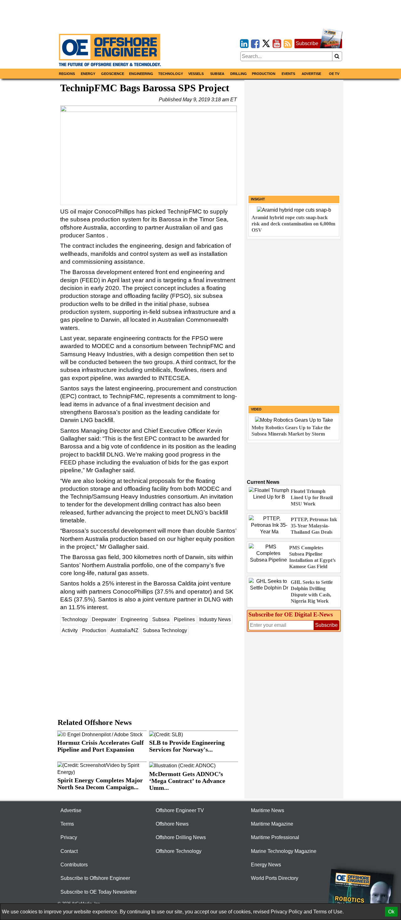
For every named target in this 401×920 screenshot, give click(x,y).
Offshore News (172, 824)
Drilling (238, 74)
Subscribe (307, 43)
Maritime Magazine (272, 824)
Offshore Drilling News (181, 837)
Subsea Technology (165, 630)
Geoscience (112, 74)
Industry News (215, 619)
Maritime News (267, 810)
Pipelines (184, 619)
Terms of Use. (328, 911)
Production (263, 74)
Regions (67, 74)
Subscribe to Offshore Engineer (95, 878)
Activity (70, 630)
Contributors (74, 864)
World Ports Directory (274, 878)
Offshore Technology (178, 851)
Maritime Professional (275, 837)
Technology (170, 74)
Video (256, 409)
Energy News (266, 864)
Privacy (68, 837)
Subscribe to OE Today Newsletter (98, 892)
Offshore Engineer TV (180, 810)
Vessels (196, 74)
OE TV (334, 74)
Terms (67, 824)
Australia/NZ (124, 630)
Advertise (311, 74)
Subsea (217, 74)
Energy (88, 74)
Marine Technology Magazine (283, 851)
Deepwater (104, 619)
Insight (258, 199)
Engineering (141, 74)
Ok (391, 911)
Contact (69, 851)
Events (288, 74)
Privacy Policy (286, 911)
